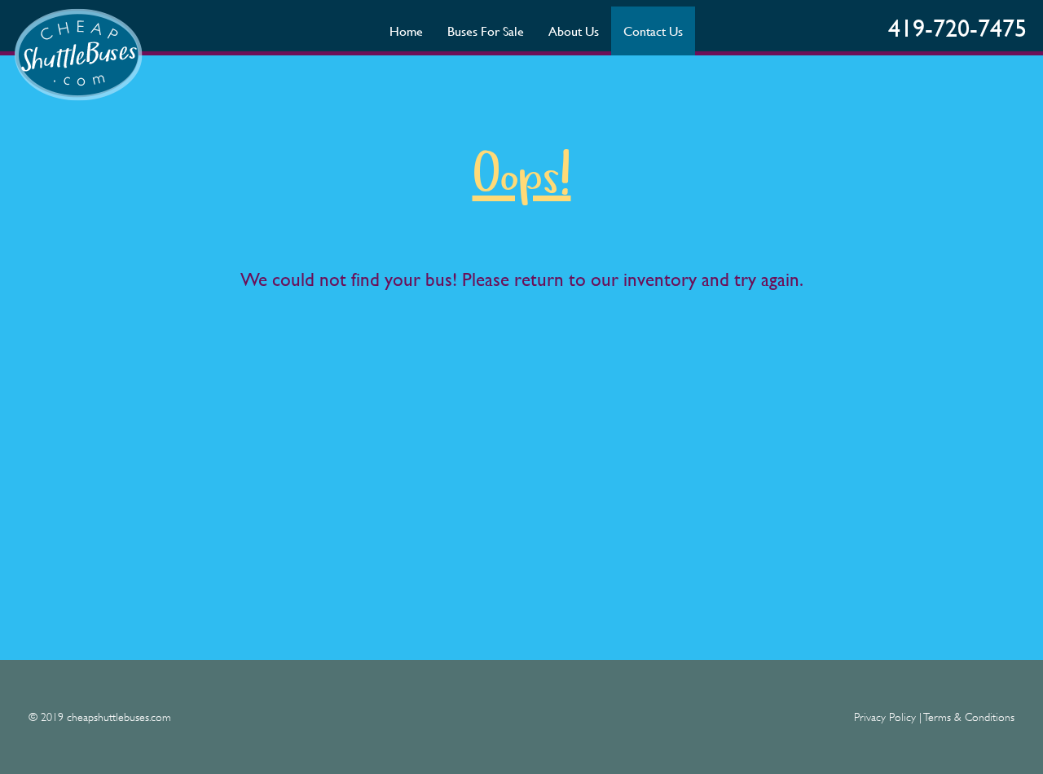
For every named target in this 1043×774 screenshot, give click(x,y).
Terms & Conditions (969, 716)
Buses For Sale (485, 30)
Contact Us (653, 30)
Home (406, 30)
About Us (573, 30)
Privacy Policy (885, 716)
